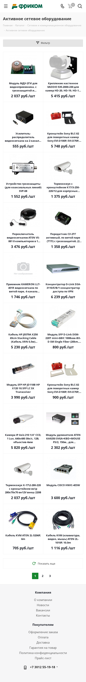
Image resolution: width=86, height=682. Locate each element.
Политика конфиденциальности (43, 653)
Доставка (43, 642)
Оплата (43, 637)
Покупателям (43, 625)
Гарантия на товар (43, 648)
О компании (43, 600)
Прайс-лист (43, 658)
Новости (43, 605)
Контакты (43, 615)
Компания (43, 592)
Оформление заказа (43, 632)
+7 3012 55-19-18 (42, 667)
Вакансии (43, 610)
